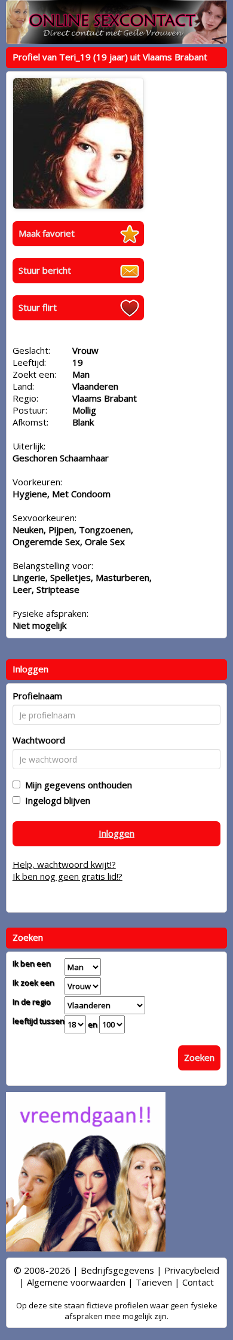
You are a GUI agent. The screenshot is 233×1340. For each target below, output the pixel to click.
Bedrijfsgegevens (117, 1270)
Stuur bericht (45, 270)
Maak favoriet (47, 233)
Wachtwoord (39, 740)
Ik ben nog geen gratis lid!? (67, 876)
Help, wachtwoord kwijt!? (64, 864)
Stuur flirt (38, 307)
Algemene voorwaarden (76, 1282)
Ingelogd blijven (55, 800)
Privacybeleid (191, 1270)
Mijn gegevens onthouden (76, 785)
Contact (198, 1282)
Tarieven (154, 1282)
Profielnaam (37, 696)
